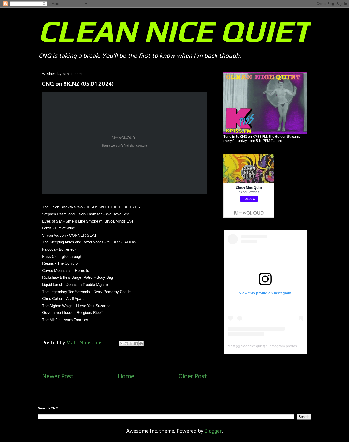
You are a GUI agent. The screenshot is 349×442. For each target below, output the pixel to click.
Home (126, 376)
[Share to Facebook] (136, 343)
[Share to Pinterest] (141, 343)
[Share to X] (131, 343)
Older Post (192, 376)
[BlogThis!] (126, 343)
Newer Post (58, 376)
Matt (231, 346)
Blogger (213, 431)
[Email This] (121, 343)
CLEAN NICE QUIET (174, 31)
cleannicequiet (252, 346)
